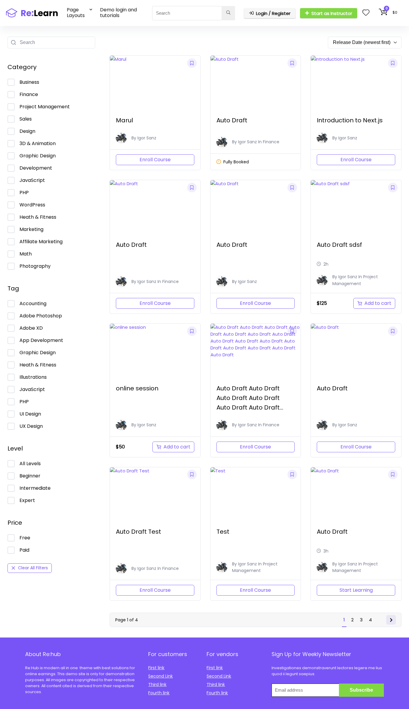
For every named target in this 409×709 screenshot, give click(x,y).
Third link (157, 684)
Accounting (32, 303)
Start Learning (356, 590)
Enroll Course (155, 159)
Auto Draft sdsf (339, 245)
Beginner (29, 475)
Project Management (44, 106)
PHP (24, 192)
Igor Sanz (146, 138)
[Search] (228, 13)
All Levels (30, 463)
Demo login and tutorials (118, 12)
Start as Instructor (331, 13)
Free (24, 537)
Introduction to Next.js (350, 120)
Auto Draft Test (138, 531)
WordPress (32, 204)
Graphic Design (37, 155)
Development (35, 168)
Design (27, 131)
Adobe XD (31, 328)
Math (25, 253)
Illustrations (33, 377)
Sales (25, 118)
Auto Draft (231, 120)
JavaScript (32, 180)
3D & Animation (37, 143)
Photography (35, 266)
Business (29, 82)
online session (137, 388)
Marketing (31, 229)
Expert (27, 500)
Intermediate (35, 488)
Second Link (160, 676)
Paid (24, 550)
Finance (28, 94)
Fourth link (158, 693)
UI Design (30, 413)
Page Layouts (76, 12)
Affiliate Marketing (41, 241)
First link (156, 668)
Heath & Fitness (37, 217)
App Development (41, 340)
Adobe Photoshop (40, 315)
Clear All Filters (33, 568)
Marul (124, 120)
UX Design (31, 426)
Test (222, 531)
